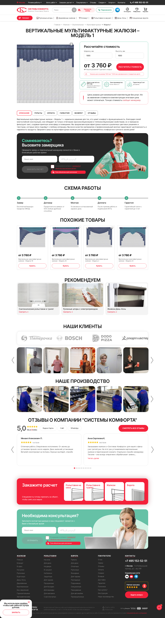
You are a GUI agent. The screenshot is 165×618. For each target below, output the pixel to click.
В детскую (21, 576)
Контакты (121, 2)
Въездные (75, 573)
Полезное (102, 586)
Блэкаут (84, 18)
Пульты (74, 560)
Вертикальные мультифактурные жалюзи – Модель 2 (96, 260)
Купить (32, 266)
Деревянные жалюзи (67, 18)
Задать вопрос (136, 595)
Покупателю (81, 2)
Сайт (62, 428)
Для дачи (47, 563)
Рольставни (50, 556)
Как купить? (102, 590)
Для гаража (48, 580)
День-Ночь (121, 18)
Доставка (101, 580)
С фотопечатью (50, 597)
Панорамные (76, 590)
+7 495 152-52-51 (136, 560)
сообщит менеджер (131, 100)
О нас (100, 560)
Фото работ (50, 2)
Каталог (25, 18)
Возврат (101, 576)
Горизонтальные (23, 593)
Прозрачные (49, 583)
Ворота (74, 556)
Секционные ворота (140, 18)
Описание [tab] (24, 113)
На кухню (20, 570)
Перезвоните (106, 10)
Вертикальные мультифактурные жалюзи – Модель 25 (63, 260)
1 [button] (74, 468)
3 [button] (78, 468)
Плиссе (20, 560)
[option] (45, 74)
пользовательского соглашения (137, 613)
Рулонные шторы (46, 18)
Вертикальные (22, 587)
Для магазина (49, 593)
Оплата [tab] (51, 113)
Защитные (48, 576)
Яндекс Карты (48, 428)
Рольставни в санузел (102, 18)
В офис (19, 566)
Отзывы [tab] (92, 113)
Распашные (75, 580)
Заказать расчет (65, 2)
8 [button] (87, 468)
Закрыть (16, 612)
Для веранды (49, 590)
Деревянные (22, 583)
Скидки (101, 2)
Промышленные (77, 597)
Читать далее (93, 458)
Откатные (75, 566)
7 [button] (85, 468)
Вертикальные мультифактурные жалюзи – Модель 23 (130, 260)
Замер (100, 563)
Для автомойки (77, 593)
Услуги (111, 2)
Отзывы (93, 2)
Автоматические (23, 597)
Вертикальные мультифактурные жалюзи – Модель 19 (29, 260)
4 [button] (79, 468)
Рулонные (21, 573)
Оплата (101, 570)
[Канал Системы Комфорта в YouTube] (131, 577)
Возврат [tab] (79, 113)
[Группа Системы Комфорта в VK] (127, 577)
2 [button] (76, 468)
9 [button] (88, 468)
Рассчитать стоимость (130, 67)
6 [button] (83, 468)
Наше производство (106, 597)
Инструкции (103, 593)
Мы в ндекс (32, 430)
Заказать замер (87, 10)
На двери (47, 566)
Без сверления (23, 590)
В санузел (48, 570)
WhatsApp (74, 428)
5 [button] (81, 468)
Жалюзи (21, 556)
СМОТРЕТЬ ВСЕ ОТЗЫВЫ (133, 428)
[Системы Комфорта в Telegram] (136, 577)
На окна (47, 560)
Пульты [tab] (38, 113)
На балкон (48, 573)
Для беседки (49, 587)
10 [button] (90, 468)
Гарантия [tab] (64, 113)
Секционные (76, 587)
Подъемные (75, 583)
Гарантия (101, 583)
